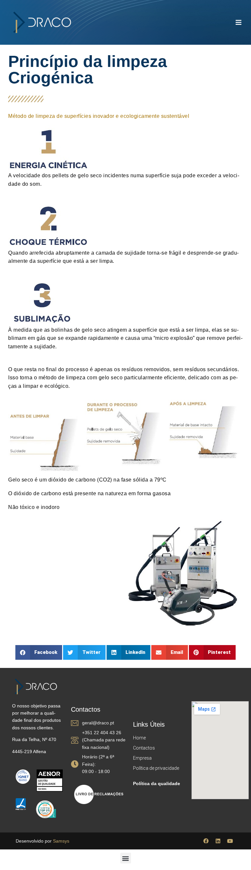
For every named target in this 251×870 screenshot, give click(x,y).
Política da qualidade (156, 783)
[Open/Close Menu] (238, 22)
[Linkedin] (218, 841)
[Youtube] (230, 841)
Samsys (61, 841)
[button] (38, 652)
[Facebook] (206, 841)
